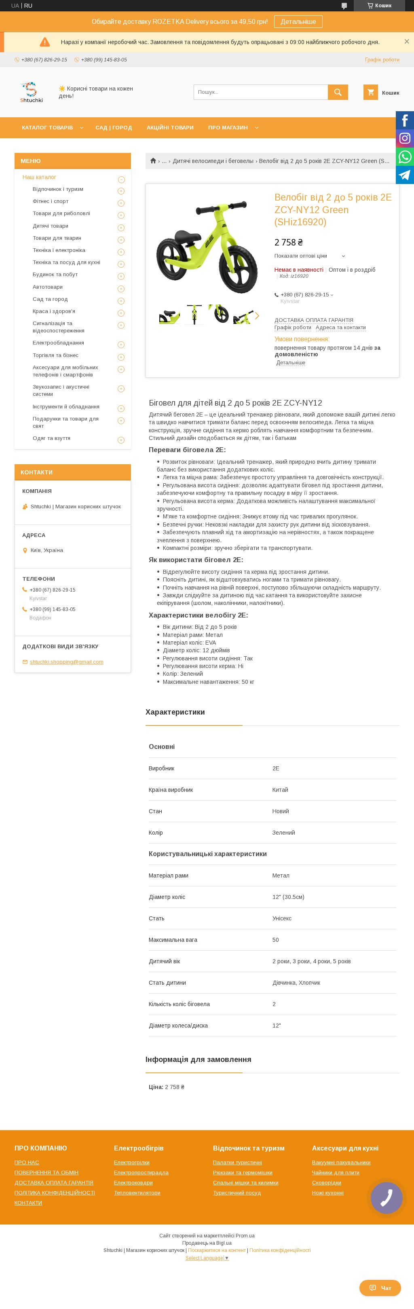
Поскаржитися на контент (217, 1250)
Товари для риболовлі (61, 213)
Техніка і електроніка (59, 250)
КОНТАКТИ (28, 1203)
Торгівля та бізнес (55, 355)
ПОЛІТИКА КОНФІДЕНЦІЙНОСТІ (55, 1193)
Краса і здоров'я (54, 311)
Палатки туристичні (237, 1162)
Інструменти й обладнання (66, 407)
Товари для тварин (57, 238)
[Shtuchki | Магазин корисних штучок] (32, 107)
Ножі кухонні (328, 1193)
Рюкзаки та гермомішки (242, 1172)
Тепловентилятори (137, 1193)
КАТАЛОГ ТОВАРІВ (47, 128)
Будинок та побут (55, 274)
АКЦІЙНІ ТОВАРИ (170, 128)
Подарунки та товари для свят (66, 422)
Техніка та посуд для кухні (66, 262)
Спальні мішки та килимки (246, 1183)
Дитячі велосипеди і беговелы (213, 161)
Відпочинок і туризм (58, 189)
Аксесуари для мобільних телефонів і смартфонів (65, 371)
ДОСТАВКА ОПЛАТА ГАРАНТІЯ (54, 1183)
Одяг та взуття (51, 438)
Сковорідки (326, 1183)
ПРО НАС (27, 1162)
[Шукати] (338, 92)
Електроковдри (133, 1183)
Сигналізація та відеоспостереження (58, 327)
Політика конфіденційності (280, 1250)
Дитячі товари (50, 226)
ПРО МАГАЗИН (228, 128)
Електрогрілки (132, 1162)
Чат (386, 1288)
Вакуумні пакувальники (341, 1162)
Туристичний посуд (237, 1193)
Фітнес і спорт (50, 201)
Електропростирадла (141, 1172)
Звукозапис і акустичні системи (61, 390)
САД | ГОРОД (113, 128)
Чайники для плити (335, 1172)
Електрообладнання (58, 343)
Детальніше (298, 21)
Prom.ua (245, 1236)
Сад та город (50, 299)
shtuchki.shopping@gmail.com (67, 662)
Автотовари (48, 287)
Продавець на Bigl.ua (207, 1243)
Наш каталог (39, 177)
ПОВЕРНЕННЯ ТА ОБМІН (46, 1172)
